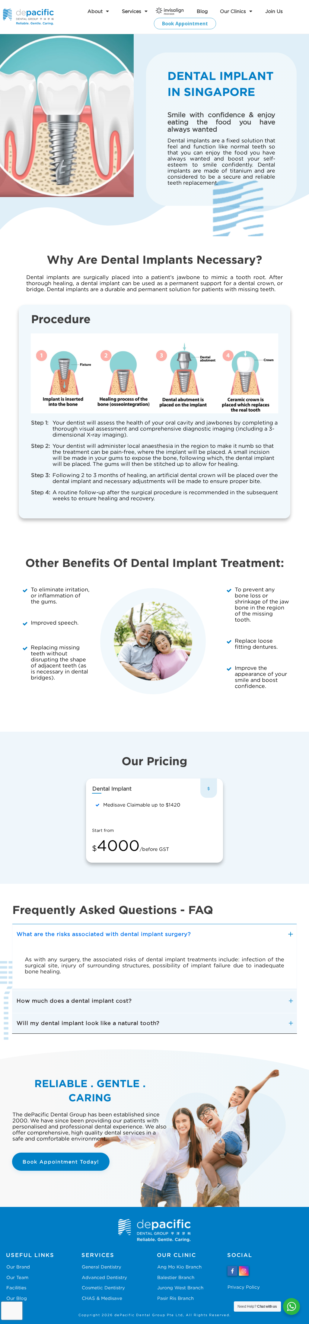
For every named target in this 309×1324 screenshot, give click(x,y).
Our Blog (16, 1298)
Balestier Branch (175, 1277)
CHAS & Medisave (102, 1298)
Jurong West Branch (180, 1287)
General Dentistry (101, 1266)
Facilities (16, 1287)
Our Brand (18, 1266)
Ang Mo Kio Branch (179, 1266)
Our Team (17, 1277)
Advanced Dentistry (104, 1277)
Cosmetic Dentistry (103, 1287)
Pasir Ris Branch (175, 1298)
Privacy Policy (244, 1286)
